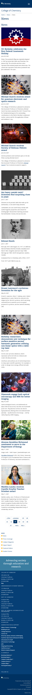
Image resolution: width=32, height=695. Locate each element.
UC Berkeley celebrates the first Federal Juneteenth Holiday (13, 51)
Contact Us (4, 633)
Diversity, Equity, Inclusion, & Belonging (12, 635)
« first (9, 518)
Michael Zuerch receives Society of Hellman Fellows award (13, 147)
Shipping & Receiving (7, 646)
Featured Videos (8, 548)
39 (23, 518)
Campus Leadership (7, 659)
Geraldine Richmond (7, 455)
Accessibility (27, 683)
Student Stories (7, 551)
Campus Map (5, 663)
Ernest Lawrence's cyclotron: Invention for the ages (15, 289)
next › (17, 525)
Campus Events (6, 661)
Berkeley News (5, 657)
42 (11, 522)
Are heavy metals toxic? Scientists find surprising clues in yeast (15, 194)
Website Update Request (8, 650)
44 (20, 522)
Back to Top (28, 692)
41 (7, 522)
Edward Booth (8, 241)
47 (11, 525)
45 (24, 522)
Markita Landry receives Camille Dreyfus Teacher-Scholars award (13, 489)
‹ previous (16, 518)
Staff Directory (5, 648)
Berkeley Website (6, 655)
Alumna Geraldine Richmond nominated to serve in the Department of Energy (14, 444)
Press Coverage (8, 539)
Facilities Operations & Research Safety (12, 637)
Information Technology (8, 642)
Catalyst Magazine (8, 542)
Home (3, 15)
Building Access (5, 629)
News (8, 15)
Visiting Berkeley (6, 665)
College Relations (6, 631)
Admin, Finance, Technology (8, 627)
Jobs (2, 644)
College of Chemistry (11, 10)
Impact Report (7, 545)
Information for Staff (7, 640)
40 (27, 518)
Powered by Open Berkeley (23, 681)
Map (2, 583)
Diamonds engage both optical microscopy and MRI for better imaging (15, 396)
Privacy (28, 687)
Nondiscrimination (25, 685)
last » (23, 525)
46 (28, 522)
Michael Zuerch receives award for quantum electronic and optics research (15, 99)
